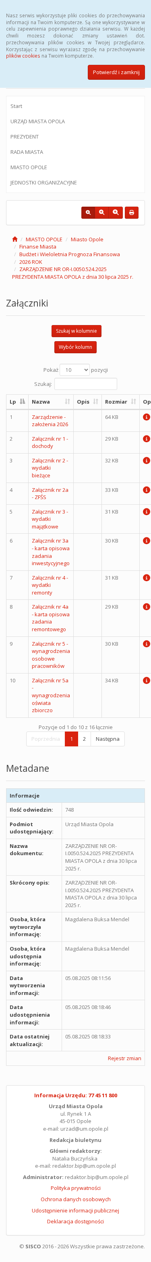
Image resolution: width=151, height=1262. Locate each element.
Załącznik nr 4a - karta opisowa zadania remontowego (51, 618)
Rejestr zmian (124, 1058)
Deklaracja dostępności (75, 1221)
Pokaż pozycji (75, 369)
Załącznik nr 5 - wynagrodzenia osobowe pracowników (51, 655)
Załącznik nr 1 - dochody (50, 442)
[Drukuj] (132, 213)
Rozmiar (116, 401)
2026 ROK (30, 261)
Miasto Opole (87, 239)
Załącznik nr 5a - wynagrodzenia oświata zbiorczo (51, 695)
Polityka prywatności (76, 1188)
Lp (13, 401)
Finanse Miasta (37, 246)
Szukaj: (43, 384)
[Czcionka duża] (115, 213)
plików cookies (23, 55)
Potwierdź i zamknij (116, 72)
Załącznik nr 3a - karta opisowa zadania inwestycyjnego (51, 552)
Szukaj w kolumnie (76, 330)
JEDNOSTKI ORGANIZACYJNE (43, 182)
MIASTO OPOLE (28, 167)
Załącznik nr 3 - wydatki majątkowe (50, 519)
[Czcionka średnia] (102, 213)
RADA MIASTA (26, 151)
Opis (83, 401)
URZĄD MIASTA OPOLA (37, 121)
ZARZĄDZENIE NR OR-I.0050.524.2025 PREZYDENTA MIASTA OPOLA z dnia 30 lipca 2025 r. (72, 272)
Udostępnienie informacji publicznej (75, 1210)
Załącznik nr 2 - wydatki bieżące (50, 468)
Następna (108, 738)
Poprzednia (45, 738)
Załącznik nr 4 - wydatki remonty (50, 585)
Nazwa (41, 401)
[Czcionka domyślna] (88, 213)
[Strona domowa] (14, 239)
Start (16, 106)
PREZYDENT (24, 136)
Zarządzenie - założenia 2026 (50, 420)
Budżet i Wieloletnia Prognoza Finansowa (69, 254)
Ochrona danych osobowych (76, 1199)
